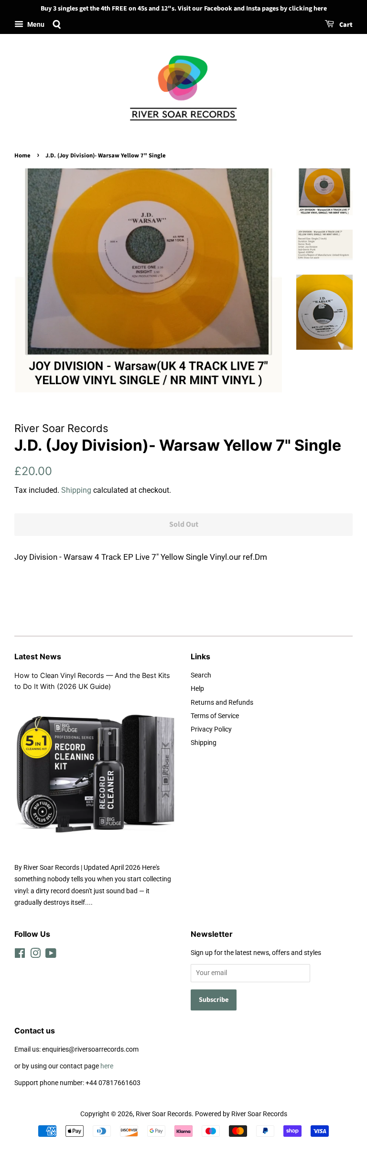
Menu (35, 24)
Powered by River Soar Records (241, 1114)
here (106, 1066)
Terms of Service (215, 716)
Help (197, 689)
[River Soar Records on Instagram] (35, 955)
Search (201, 675)
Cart (345, 25)
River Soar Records (164, 1114)
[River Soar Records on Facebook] (19, 955)
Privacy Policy (211, 729)
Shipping (76, 490)
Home (22, 155)
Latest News (37, 656)
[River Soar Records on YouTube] (50, 955)
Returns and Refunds (222, 703)
